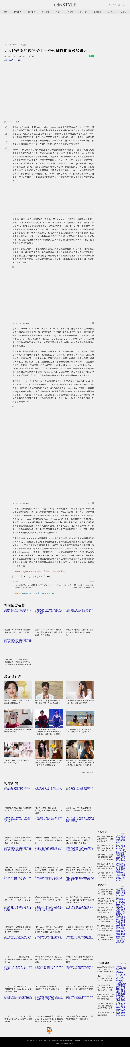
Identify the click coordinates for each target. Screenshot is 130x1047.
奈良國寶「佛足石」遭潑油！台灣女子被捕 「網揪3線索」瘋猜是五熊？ (79, 632)
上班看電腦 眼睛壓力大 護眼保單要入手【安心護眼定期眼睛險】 (80, 702)
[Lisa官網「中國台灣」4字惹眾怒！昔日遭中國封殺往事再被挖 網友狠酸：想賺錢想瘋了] (80, 886)
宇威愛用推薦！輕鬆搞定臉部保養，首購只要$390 (16, 761)
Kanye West (38, 577)
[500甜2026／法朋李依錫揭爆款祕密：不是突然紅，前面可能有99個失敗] (80, 945)
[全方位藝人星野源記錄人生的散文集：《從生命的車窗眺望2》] (18, 796)
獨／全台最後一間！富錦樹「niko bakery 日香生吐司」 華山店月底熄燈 (49, 810)
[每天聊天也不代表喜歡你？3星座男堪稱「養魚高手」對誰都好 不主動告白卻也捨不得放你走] (80, 826)
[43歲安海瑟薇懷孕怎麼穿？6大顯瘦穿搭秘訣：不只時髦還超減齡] (121, 996)
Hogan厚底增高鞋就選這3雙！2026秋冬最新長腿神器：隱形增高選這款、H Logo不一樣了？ (49, 870)
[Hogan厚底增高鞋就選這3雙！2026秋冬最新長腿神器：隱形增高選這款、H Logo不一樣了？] (49, 856)
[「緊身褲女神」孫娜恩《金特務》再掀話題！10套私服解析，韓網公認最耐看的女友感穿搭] (121, 1005)
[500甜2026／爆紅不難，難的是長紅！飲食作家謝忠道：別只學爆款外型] (49, 945)
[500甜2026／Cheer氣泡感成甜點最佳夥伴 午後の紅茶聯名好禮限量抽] (80, 975)
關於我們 (92, 1040)
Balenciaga (27, 577)
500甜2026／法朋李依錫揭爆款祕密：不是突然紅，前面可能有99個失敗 (80, 959)
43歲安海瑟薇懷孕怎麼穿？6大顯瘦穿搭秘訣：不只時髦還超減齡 (105, 996)
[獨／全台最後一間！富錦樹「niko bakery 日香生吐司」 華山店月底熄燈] (49, 796)
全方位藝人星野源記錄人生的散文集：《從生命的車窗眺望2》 (18, 809)
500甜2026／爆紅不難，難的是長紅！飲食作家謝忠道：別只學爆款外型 (49, 959)
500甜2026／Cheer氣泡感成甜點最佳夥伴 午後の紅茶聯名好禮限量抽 (80, 989)
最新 (6, 12)
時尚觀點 (24, 45)
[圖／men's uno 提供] (49, 89)
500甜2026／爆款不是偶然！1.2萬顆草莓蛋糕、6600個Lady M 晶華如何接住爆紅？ (18, 989)
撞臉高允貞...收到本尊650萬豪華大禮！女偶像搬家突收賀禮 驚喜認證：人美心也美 (48, 632)
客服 (40, 1040)
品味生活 (83, 12)
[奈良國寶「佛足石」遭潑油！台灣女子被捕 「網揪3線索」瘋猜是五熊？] (80, 618)
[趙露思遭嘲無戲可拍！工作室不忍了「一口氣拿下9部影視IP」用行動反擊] (49, 886)
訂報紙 (85, 1040)
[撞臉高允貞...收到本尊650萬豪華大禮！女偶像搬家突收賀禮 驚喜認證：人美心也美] (49, 618)
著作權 (62, 1040)
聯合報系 (78, 1040)
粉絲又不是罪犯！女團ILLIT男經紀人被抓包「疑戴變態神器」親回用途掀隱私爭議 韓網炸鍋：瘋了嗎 (80, 870)
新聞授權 (47, 1040)
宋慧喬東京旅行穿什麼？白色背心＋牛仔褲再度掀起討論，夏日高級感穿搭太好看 (105, 988)
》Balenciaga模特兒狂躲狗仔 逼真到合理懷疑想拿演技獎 (39, 571)
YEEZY (48, 577)
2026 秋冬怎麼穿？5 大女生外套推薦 (105, 1013)
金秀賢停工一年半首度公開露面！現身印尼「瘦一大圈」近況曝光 (18, 630)
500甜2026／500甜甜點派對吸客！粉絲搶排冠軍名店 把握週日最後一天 (18, 959)
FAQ (36, 1040)
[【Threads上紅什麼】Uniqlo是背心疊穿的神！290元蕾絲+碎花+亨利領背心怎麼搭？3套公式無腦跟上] (49, 915)
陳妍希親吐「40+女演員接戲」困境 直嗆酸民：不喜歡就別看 (79, 1017)
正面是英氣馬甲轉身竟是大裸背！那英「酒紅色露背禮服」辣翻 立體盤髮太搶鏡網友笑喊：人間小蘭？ (49, 1019)
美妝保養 (45, 12)
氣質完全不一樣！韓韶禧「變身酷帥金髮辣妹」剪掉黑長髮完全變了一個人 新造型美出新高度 (48, 762)
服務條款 (55, 1040)
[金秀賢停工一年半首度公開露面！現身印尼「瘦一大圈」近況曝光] (18, 618)
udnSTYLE (7, 45)
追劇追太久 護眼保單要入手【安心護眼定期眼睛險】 (18, 730)
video (123, 12)
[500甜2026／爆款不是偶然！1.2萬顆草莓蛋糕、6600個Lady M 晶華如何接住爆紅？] (18, 975)
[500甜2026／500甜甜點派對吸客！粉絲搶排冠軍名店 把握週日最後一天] (18, 945)
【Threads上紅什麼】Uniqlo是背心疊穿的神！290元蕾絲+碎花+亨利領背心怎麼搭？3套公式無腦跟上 (49, 931)
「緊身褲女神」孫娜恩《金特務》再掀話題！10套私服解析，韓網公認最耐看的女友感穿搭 (105, 1006)
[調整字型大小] (6, 148)
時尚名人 (18, 12)
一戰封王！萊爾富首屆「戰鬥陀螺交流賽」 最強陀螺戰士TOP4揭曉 (79, 928)
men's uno (17, 577)
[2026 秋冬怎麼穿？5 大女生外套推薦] (121, 1014)
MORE (123, 833)
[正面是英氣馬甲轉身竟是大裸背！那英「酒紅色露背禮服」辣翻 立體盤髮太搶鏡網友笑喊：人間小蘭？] (49, 1005)
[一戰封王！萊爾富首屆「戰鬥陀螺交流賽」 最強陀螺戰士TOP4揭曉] (80, 915)
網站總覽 (100, 1040)
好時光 (58, 12)
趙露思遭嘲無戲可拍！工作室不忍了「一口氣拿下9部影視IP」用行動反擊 (48, 900)
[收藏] (6, 141)
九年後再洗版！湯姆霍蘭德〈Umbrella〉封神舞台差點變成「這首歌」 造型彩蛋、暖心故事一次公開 (49, 731)
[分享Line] (6, 134)
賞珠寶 (70, 12)
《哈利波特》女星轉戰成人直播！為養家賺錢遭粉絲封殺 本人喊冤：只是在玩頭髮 (18, 929)
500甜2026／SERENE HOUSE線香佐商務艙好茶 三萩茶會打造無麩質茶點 (18, 1019)
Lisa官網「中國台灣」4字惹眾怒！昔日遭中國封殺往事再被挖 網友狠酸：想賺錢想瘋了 (80, 900)
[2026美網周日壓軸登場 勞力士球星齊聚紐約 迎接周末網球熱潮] (49, 975)
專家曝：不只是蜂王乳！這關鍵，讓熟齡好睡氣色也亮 (17, 702)
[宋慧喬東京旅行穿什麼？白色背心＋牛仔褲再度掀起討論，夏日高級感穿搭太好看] (121, 987)
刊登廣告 (29, 1040)
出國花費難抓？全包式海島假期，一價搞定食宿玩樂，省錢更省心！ (79, 730)
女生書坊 (111, 12)
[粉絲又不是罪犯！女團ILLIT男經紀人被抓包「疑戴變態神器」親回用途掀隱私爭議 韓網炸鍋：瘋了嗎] (80, 856)
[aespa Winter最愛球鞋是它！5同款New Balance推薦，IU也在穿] (18, 886)
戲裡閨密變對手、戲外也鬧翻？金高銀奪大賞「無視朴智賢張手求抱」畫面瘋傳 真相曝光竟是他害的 (18, 662)
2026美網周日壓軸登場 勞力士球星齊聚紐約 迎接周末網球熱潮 (48, 987)
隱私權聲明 (69, 1040)
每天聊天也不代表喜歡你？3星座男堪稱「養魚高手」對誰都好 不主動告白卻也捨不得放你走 (80, 840)
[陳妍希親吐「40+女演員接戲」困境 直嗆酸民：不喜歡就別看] (80, 1005)
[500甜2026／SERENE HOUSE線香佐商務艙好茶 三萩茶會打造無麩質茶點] (18, 1005)
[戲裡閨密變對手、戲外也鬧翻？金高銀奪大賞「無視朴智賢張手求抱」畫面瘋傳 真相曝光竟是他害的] (18, 648)
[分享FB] (6, 127)
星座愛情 (97, 12)
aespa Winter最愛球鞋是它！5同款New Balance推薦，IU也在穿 (18, 898)
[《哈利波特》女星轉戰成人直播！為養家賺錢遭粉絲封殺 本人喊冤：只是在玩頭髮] (18, 915)
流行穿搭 (31, 12)
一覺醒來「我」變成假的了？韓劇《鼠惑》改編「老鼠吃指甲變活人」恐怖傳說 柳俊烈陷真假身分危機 (80, 762)
